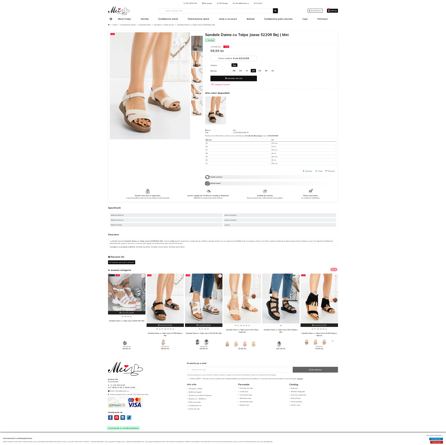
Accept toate (436, 439)
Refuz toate (437, 442)
